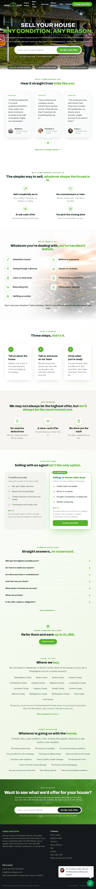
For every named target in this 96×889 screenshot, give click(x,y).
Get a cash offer (56, 855)
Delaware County (57, 683)
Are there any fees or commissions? (48, 574)
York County (48, 699)
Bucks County (58, 677)
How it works (26, 4)
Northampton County (61, 694)
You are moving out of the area (22, 770)
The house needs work (20, 748)
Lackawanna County (77, 683)
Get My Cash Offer (82, 4)
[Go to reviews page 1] (45, 142)
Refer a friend (48, 641)
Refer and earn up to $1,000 (61, 858)
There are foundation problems (74, 770)
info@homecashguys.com (12, 872)
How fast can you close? (48, 581)
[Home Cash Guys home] (13, 4)
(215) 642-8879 (71, 816)
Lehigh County (58, 688)
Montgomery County (38, 694)
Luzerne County (75, 688)
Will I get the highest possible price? (48, 560)
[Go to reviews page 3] (50, 142)
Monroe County (18, 694)
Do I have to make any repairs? (48, 567)
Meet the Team (34, 4)
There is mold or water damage (50, 759)
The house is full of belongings (64, 765)
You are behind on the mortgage (20, 754)
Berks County (41, 677)
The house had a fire (77, 759)
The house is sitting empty (50, 754)
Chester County (75, 677)
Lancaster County (21, 688)
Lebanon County (40, 688)
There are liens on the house (78, 754)
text (64, 816)
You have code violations (21, 759)
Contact (68, 4)
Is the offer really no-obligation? (48, 601)
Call (59, 816)
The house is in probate (45, 748)
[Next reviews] (55, 143)
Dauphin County (38, 683)
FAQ (61, 4)
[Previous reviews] (41, 143)
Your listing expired (48, 770)
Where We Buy (54, 4)
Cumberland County (18, 683)
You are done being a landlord (72, 748)
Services (44, 4)
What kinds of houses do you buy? (48, 588)
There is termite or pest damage (32, 765)
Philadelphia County (22, 677)
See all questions (47, 610)
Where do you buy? (48, 595)
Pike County (79, 694)
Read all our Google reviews (47, 150)
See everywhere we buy (47, 714)
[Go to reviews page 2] (48, 142)
